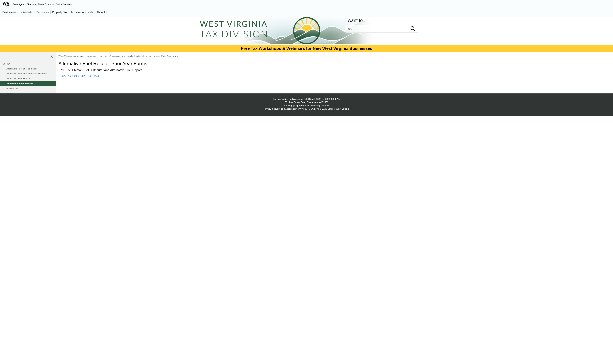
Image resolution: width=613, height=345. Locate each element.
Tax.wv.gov (397, 36)
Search (416, 28)
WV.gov (303, 108)
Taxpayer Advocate (82, 12)
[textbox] (381, 29)
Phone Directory (46, 4)
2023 (76, 76)
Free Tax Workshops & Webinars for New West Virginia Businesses (306, 48)
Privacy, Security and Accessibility (280, 108)
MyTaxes (325, 105)
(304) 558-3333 (313, 99)
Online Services (64, 4)
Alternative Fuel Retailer (122, 56)
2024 (70, 76)
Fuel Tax (102, 56)
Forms (218, 36)
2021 (90, 76)
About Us (102, 12)
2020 (96, 76)
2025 (63, 76)
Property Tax (59, 12)
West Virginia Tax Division (71, 56)
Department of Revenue (306, 105)
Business (314, 36)
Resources (42, 12)
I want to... (356, 20)
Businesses (9, 12)
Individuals (26, 12)
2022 (83, 76)
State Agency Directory (24, 4)
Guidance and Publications (265, 36)
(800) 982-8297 (332, 99)
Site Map (288, 105)
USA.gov (313, 108)
